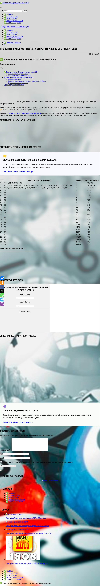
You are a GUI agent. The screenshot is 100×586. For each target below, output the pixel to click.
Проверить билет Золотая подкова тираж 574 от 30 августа (27, 526)
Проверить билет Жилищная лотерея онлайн (25, 113)
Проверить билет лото (14, 79)
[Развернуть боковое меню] (1, 470)
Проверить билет (25, 311)
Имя (1, 454)
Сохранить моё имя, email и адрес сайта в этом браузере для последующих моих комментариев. (37, 462)
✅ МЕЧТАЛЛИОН (10, 19)
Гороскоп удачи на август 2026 (14, 85)
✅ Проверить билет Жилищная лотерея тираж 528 (21, 72)
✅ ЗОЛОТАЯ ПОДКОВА (12, 23)
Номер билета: (25, 302)
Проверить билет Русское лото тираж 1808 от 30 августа (26, 563)
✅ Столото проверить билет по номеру (14, 3)
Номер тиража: (25, 294)
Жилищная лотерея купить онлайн (18, 74)
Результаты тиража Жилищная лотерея (19, 75)
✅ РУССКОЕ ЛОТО (11, 17)
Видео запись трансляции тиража (18, 83)
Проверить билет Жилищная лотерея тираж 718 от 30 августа (28, 533)
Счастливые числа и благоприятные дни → (19, 172)
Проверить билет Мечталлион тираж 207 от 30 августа (26, 518)
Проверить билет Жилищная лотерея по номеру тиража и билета (27, 81)
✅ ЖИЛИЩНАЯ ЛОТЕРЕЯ (13, 21)
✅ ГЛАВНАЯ (8, 14)
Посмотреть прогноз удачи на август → (18, 422)
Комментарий (5, 450)
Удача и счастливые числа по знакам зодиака (18, 77)
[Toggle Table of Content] (1, 68)
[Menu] (1, 7)
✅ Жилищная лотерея (12, 42)
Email (2, 458)
